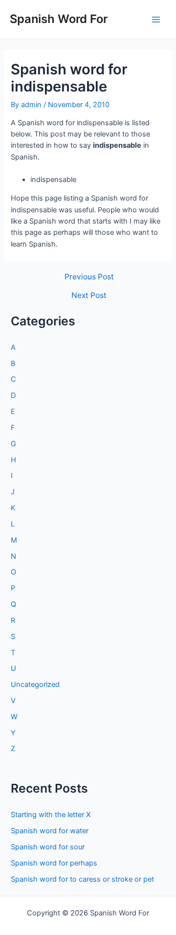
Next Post (89, 295)
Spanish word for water (49, 830)
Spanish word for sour (48, 847)
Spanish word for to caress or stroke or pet (82, 879)
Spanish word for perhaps (54, 863)
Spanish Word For (59, 19)
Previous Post (89, 277)
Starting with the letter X (50, 814)
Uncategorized (35, 684)
